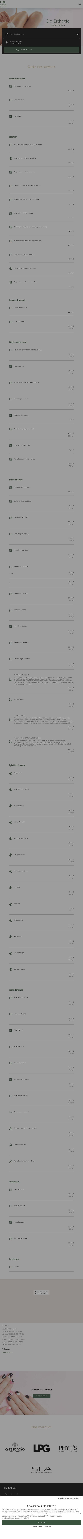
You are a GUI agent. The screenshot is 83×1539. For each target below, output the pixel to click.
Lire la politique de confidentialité (15, 1518)
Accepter (41, 1522)
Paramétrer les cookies (41, 1527)
